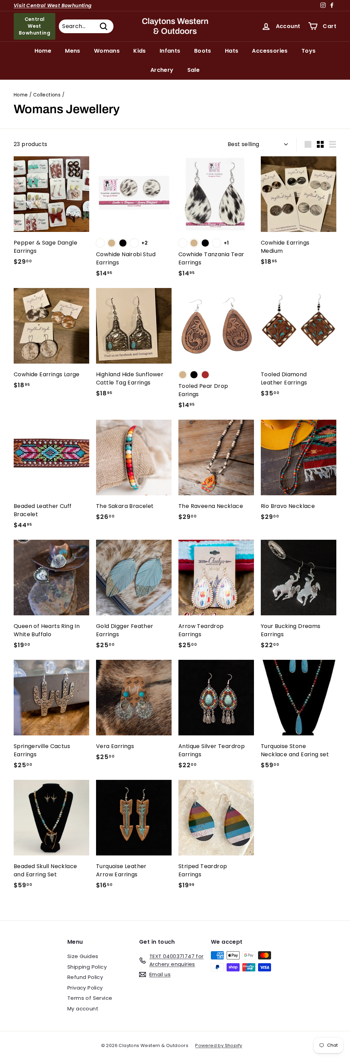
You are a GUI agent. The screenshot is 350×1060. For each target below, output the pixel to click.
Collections (46, 95)
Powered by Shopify (218, 1045)
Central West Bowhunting (34, 26)
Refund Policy (85, 977)
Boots (202, 51)
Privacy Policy (85, 987)
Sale (193, 70)
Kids (139, 51)
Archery (162, 70)
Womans (107, 51)
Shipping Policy (87, 966)
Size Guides (82, 956)
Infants (170, 51)
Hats (232, 51)
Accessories (269, 51)
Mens (72, 51)
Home (43, 51)
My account (82, 1008)
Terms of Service (89, 998)
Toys (308, 51)
